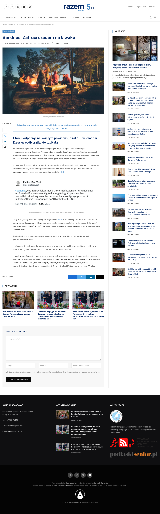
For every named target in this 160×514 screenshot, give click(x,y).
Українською (141, 7)
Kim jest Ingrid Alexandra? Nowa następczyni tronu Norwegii (141, 170)
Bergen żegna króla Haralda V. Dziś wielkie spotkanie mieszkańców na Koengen (141, 212)
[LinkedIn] (4, 141)
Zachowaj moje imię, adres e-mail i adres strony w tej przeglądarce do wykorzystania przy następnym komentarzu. (54, 372)
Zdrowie (75, 17)
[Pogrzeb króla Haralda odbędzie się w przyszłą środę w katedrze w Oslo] (135, 48)
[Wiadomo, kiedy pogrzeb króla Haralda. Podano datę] (118, 160)
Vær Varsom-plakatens (62, 485)
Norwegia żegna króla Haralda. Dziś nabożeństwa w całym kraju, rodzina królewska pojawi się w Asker (142, 227)
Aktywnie (87, 17)
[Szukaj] (155, 17)
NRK (62, 172)
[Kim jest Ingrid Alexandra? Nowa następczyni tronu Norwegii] (118, 172)
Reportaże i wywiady (58, 17)
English (152, 7)
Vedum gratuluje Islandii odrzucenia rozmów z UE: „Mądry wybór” (141, 117)
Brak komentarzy (43, 43)
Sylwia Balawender (12, 43)
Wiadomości (11, 17)
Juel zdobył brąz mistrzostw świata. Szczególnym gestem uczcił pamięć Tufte (140, 131)
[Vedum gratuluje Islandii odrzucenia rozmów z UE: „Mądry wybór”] (118, 117)
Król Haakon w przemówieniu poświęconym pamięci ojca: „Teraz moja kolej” (142, 257)
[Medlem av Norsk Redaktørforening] (80, 494)
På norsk (130, 7)
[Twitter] (4, 135)
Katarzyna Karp (72, 483)
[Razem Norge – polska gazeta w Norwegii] (79, 7)
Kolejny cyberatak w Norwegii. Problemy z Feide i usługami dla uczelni (141, 243)
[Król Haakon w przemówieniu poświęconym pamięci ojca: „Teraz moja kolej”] (118, 257)
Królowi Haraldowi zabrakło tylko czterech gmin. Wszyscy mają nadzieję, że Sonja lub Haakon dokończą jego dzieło (142, 101)
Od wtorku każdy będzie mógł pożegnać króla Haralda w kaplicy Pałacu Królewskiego (142, 86)
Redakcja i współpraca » (12, 431)
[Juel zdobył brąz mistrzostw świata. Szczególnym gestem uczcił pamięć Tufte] (118, 132)
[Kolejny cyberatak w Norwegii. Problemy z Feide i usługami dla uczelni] (118, 243)
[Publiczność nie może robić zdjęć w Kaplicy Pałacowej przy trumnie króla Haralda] (18, 300)
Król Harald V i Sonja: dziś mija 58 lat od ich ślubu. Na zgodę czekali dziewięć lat (142, 271)
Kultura (41, 17)
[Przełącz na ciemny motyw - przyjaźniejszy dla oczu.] (150, 17)
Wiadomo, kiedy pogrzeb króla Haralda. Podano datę (140, 159)
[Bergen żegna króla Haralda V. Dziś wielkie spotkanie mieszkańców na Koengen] (118, 212)
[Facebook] (4, 130)
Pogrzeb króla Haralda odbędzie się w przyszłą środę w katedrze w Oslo (131, 66)
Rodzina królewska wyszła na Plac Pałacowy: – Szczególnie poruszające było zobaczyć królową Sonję (88, 315)
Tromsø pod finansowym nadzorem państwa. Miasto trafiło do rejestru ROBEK (143, 197)
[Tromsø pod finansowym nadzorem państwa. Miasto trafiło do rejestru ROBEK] (118, 198)
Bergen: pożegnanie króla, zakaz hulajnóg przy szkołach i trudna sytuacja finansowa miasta (142, 145)
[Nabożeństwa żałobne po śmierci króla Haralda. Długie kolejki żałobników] (118, 184)
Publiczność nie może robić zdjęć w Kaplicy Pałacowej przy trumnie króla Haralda (17, 314)
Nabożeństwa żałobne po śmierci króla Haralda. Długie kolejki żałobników (141, 183)
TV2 (60, 219)
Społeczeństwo (27, 17)
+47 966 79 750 (12, 420)
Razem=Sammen (75, 502)
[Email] (4, 146)
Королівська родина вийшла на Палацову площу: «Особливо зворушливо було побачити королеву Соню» (52, 315)
